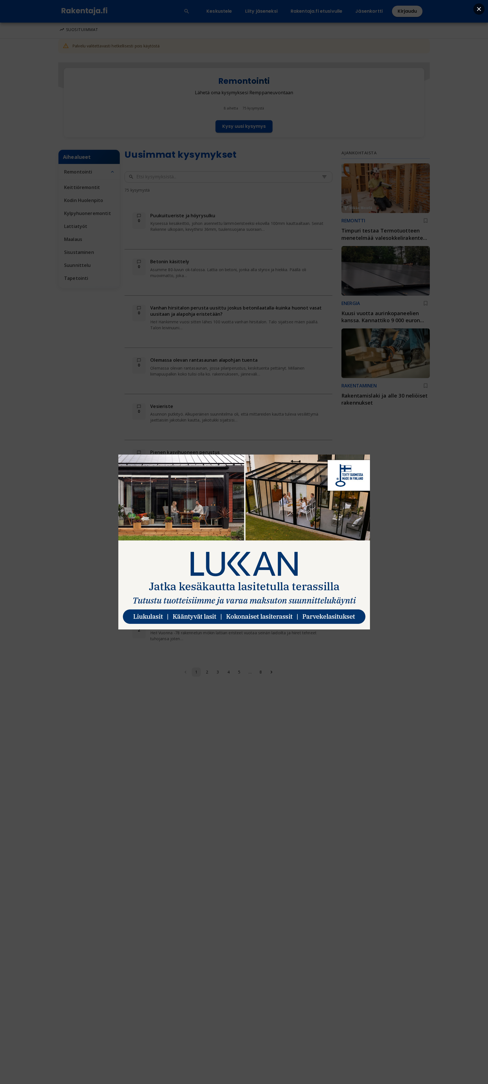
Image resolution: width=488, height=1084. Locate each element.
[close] (479, 9)
